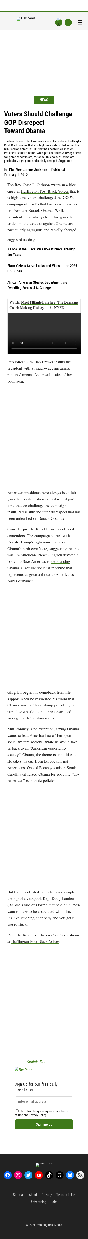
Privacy (46, 1195)
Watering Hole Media (49, 1225)
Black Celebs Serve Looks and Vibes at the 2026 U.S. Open (42, 268)
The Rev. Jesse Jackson (28, 169)
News (44, 100)
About (33, 1195)
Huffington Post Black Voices (45, 191)
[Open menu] (79, 22)
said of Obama (36, 904)
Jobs (54, 1202)
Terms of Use (65, 1195)
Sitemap (18, 1195)
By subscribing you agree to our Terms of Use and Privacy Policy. (42, 1113)
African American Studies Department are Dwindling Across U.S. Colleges (37, 285)
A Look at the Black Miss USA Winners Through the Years (41, 252)
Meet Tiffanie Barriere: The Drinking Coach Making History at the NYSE (43, 305)
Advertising (38, 1202)
